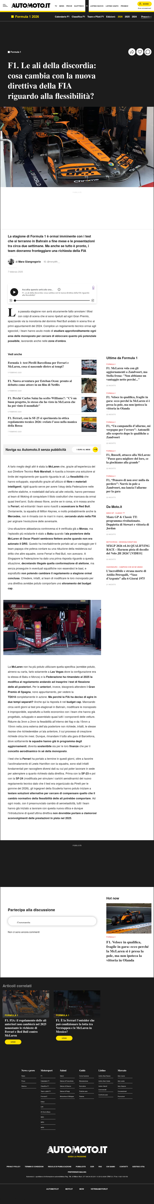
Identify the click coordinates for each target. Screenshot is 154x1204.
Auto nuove (121, 1076)
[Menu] (5, 5)
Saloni (63, 1070)
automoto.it (52, 1189)
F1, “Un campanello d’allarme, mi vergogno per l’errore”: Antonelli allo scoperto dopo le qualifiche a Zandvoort (128, 431)
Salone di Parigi (65, 1091)
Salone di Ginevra (65, 1086)
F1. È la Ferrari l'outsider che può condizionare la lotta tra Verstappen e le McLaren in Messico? (75, 1026)
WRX (42, 1127)
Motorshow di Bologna (67, 1096)
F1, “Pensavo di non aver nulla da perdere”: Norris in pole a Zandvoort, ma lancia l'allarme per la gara (127, 485)
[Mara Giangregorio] (11, 261)
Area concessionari (144, 8)
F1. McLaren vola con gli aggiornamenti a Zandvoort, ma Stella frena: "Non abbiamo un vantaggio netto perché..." (126, 373)
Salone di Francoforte (66, 1081)
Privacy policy (13, 1166)
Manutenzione (83, 1081)
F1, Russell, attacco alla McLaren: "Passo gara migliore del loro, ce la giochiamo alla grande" (128, 458)
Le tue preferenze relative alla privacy (47, 1199)
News (23, 1076)
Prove (23, 1081)
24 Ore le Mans (45, 1112)
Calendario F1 (45, 1081)
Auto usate (121, 1081)
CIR (42, 1107)
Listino (102, 1070)
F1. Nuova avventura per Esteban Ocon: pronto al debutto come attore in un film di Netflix (40, 383)
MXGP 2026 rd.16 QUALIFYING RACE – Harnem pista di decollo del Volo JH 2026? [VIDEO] (128, 549)
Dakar (43, 1102)
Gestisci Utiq (138, 1166)
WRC (42, 1122)
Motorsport (46, 1070)
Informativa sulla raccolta (13, 1199)
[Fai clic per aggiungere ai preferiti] (139, 51)
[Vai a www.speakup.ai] (93, 288)
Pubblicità (81, 1166)
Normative (82, 1086)
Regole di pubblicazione (59, 1166)
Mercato (122, 1070)
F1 (41, 1076)
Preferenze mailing (77, 1172)
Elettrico (24, 1086)
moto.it (69, 1189)
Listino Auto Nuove (104, 1076)
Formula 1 (16, 52)
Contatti (124, 1166)
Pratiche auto (83, 1091)
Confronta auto (103, 1095)
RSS (100, 1166)
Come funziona (84, 1076)
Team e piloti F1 (46, 1091)
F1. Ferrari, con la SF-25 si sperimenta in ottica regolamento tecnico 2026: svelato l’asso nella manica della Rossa (42, 422)
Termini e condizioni (34, 1166)
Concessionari (122, 1091)
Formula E (44, 1096)
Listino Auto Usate (104, 1081)
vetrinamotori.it (99, 1189)
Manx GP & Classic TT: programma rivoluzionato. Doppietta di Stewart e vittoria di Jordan (127, 522)
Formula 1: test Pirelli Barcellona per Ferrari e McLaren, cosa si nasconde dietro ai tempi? (38, 364)
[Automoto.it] (30, 5)
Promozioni (121, 1096)
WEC (42, 1117)
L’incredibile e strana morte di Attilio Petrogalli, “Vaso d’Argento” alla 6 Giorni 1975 (126, 574)
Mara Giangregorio (29, 261)
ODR (92, 1166)
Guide (82, 1070)
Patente (81, 1096)
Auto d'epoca (122, 1086)
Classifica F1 (45, 1086)
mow (81, 1189)
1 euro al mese (83, 449)
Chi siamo (110, 1166)
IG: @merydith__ (52, 261)
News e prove (28, 1070)
